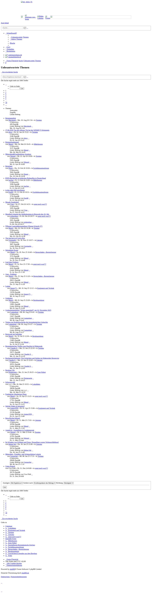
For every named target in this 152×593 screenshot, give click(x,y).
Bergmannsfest (10, 118)
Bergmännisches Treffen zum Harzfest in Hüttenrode (23, 346)
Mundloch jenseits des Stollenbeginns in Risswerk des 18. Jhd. (27, 214)
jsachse (10, 180)
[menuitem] (19, 37)
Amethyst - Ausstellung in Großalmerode (19, 430)
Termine (39, 120)
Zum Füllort (41, 372)
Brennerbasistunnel (12, 142)
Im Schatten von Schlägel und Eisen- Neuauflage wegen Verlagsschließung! (32, 442)
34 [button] (6, 103)
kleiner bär (12, 444)
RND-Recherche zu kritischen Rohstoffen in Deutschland (25, 178)
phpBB (12, 569)
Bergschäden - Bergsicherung (45, 252)
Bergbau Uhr (10, 370)
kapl (9, 384)
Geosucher (14, 456)
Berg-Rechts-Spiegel (12, 418)
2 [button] (5, 93)
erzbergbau (14, 216)
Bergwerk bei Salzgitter (13, 334)
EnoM (10, 192)
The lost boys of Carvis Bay (15, 238)
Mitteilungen (38, 144)
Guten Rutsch (10, 466)
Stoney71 (13, 288)
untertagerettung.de (15, 55)
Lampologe (14, 312)
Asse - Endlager (11, 274)
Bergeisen (8, 166)
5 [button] (5, 99)
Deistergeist (12, 372)
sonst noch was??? (40, 204)
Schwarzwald (10, 382)
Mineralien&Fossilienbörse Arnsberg (18, 154)
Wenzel (12, 156)
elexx (10, 132)
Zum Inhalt (5, 23)
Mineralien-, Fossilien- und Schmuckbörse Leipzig (23, 454)
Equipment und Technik (45, 288)
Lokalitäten (36, 384)
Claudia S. (14, 348)
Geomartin (12, 240)
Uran (12, 204)
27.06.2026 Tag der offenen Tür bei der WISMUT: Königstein (27, 130)
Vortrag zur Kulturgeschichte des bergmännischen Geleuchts (26, 322)
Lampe (7, 286)
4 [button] (5, 97)
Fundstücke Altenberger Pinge (16, 394)
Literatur (39, 240)
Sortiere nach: (28, 483)
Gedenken (9, 298)
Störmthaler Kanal (11, 250)
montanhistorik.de (14, 57)
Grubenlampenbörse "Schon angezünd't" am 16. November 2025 (28, 310)
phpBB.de (25, 573)
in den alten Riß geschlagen (15, 190)
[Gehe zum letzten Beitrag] (32, 126)
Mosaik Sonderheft (12, 202)
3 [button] (5, 95)
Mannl (10, 144)
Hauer (10, 168)
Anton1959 (14, 408)
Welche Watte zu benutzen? (15, 406)
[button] (6, 84)
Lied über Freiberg (11, 262)
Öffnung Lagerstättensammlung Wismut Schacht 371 (24, 226)
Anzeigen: (6, 483)
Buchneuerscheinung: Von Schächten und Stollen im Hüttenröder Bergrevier (32, 358)
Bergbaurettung (38, 300)
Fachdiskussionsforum (41, 168)
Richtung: (60, 483)
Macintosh (12, 120)
